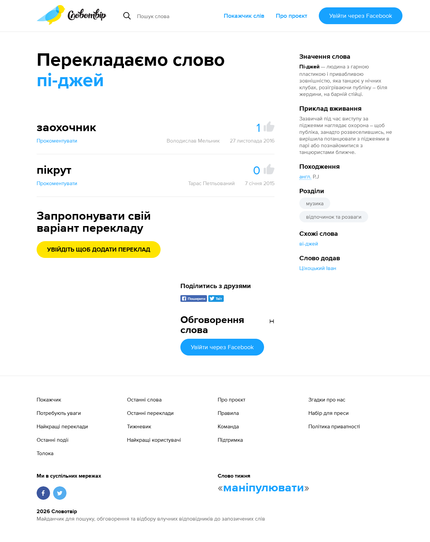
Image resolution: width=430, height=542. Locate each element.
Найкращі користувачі (154, 440)
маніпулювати (263, 488)
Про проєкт (291, 15)
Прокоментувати (57, 141)
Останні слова (144, 399)
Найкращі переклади (62, 426)
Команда (228, 426)
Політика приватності (334, 426)
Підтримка (230, 440)
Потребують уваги (59, 413)
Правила (228, 413)
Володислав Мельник (193, 141)
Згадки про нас (326, 399)
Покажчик (49, 399)
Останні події (53, 440)
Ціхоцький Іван (317, 268)
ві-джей (308, 243)
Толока (45, 453)
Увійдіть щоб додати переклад (98, 250)
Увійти (360, 15)
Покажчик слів (244, 15)
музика (315, 203)
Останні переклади (150, 413)
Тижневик (139, 426)
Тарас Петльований (211, 183)
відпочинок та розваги (333, 217)
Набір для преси (328, 413)
